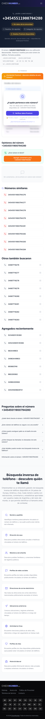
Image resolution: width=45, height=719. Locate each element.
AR (5, 700)
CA (25, 700)
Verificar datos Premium (23, 113)
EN (35, 708)
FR (40, 700)
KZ (24, 704)
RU (5, 708)
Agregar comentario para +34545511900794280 (23, 159)
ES (15, 708)
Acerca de (13, 690)
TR (25, 708)
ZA (10, 708)
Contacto (21, 693)
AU (10, 700)
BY (15, 700)
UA (30, 708)
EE (35, 700)
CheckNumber (15, 715)
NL (35, 704)
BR (20, 700)
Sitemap (4, 690)
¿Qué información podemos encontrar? (21, 121)
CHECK (11, 3)
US (40, 708)
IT (19, 704)
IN (10, 704)
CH (20, 708)
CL (30, 700)
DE (5, 704)
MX (29, 704)
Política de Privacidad (26, 690)
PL (39, 704)
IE (14, 704)
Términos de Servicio (9, 693)
